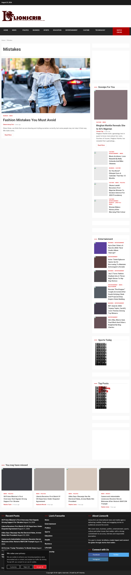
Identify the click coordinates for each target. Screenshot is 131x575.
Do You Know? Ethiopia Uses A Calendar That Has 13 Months (100, 173)
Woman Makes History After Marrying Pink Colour (100, 205)
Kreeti (72, 573)
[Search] (109, 31)
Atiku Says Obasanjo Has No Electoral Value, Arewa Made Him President (82, 479)
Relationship (112, 286)
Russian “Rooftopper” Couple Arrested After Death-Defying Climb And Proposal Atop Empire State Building (100, 292)
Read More (8, 135)
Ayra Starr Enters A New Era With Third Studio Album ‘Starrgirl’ (100, 248)
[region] (26, 560)
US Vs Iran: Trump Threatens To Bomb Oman (19, 548)
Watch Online (119, 31)
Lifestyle (118, 202)
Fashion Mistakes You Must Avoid (46, 85)
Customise (13, 567)
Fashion (5, 115)
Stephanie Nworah (41, 504)
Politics (26, 30)
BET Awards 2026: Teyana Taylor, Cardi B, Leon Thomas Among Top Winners (100, 308)
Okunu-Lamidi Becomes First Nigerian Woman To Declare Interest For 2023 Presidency (100, 189)
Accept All (40, 567)
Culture (86, 30)
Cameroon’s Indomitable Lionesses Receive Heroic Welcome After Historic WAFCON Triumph (114, 479)
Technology (100, 30)
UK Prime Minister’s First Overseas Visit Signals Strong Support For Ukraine (17, 479)
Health (47, 540)
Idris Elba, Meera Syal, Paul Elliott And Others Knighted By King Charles (100, 322)
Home (6, 30)
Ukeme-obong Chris (8, 124)
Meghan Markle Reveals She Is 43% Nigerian (110, 105)
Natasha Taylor (8, 504)
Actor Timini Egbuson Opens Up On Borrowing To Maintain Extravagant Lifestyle (100, 262)
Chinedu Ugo (100, 131)
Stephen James (73, 504)
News (14, 30)
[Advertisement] (110, 65)
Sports (46, 30)
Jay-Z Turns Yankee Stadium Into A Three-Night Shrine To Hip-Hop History (100, 276)
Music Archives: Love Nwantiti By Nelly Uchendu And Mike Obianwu (100, 158)
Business (36, 30)
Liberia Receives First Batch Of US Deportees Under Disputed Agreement (49, 479)
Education (57, 30)
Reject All (27, 567)
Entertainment (71, 30)
